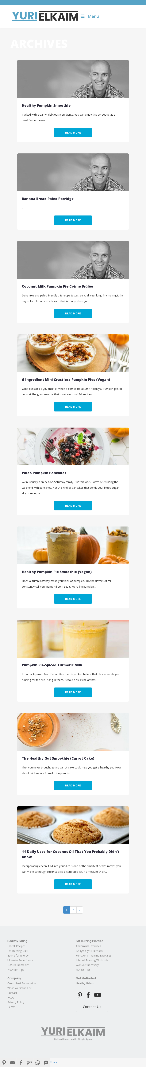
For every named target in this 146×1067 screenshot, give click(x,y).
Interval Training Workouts (92, 960)
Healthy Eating (17, 941)
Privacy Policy (15, 1002)
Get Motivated (86, 978)
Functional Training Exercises (93, 955)
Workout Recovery (87, 965)
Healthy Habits (85, 983)
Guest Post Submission (21, 983)
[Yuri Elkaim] (73, 1033)
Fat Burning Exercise (89, 941)
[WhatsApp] (37, 1062)
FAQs (10, 997)
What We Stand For (19, 988)
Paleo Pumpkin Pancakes (44, 473)
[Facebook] (21, 1062)
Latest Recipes (16, 946)
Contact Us (92, 1006)
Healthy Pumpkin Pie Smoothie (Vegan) (57, 571)
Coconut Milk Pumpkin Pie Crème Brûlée (57, 286)
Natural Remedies (18, 965)
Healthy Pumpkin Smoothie (46, 105)
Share (53, 1062)
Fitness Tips (83, 969)
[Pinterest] (4, 1062)
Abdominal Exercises (88, 946)
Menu (93, 16)
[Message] (46, 1062)
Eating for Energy (18, 955)
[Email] (12, 1062)
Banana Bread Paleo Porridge (48, 198)
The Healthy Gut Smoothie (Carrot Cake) (58, 758)
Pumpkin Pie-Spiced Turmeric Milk (52, 665)
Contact (12, 993)
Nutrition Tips (15, 969)
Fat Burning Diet (17, 951)
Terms (11, 1007)
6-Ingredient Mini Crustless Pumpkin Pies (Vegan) (66, 379)
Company (14, 978)
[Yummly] (29, 1062)
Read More (73, 132)
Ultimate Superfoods (20, 960)
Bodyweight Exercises (89, 951)
